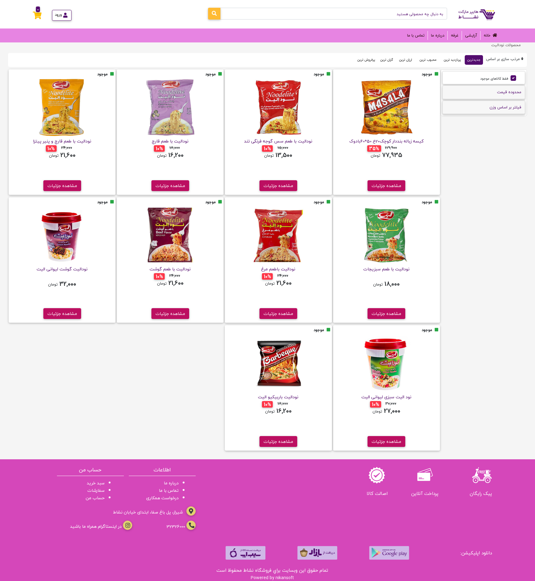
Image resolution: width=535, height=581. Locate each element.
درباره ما (437, 35)
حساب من (95, 498)
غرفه (455, 35)
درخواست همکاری (162, 498)
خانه (487, 35)
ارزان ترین (405, 60)
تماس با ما (415, 35)
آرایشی (471, 35)
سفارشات (96, 490)
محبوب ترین (428, 60)
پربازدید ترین (452, 60)
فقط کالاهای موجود (494, 78)
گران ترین (386, 60)
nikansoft (285, 577)
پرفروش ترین (366, 60)
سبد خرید (96, 483)
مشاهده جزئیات (386, 186)
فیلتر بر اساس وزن (505, 107)
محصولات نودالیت (506, 45)
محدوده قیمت (509, 92)
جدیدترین (474, 60)
